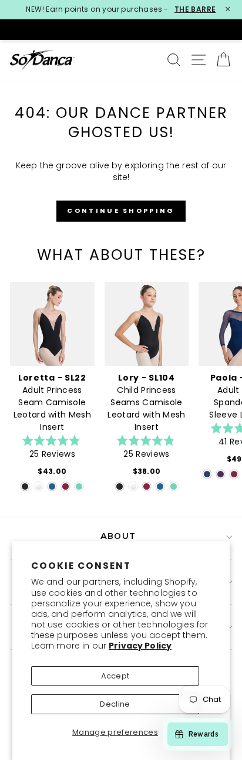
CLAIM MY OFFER (179, 414)
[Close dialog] (230, 313)
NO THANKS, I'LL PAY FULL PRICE (179, 437)
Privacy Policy (140, 646)
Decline (115, 704)
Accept (115, 675)
